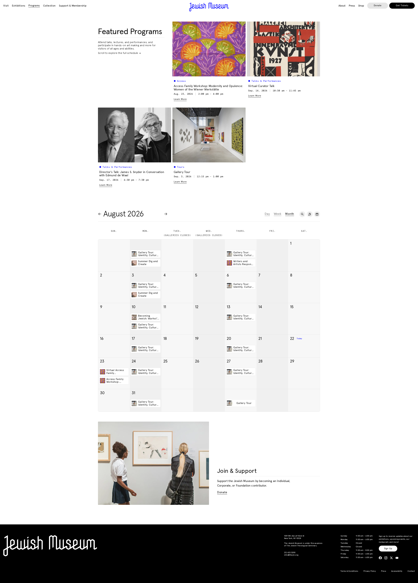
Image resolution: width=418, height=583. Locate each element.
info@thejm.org (291, 555)
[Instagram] (385, 557)
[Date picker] (317, 214)
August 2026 (123, 214)
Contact (411, 571)
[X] (391, 557)
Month (289, 214)
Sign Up (388, 548)
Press (383, 571)
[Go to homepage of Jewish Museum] (209, 7)
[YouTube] (396, 557)
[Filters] (310, 214)
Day (267, 214)
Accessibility (396, 571)
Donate (378, 5)
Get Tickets (402, 5)
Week (277, 214)
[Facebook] (380, 557)
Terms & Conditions (349, 571)
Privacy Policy (369, 571)
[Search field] (302, 214)
